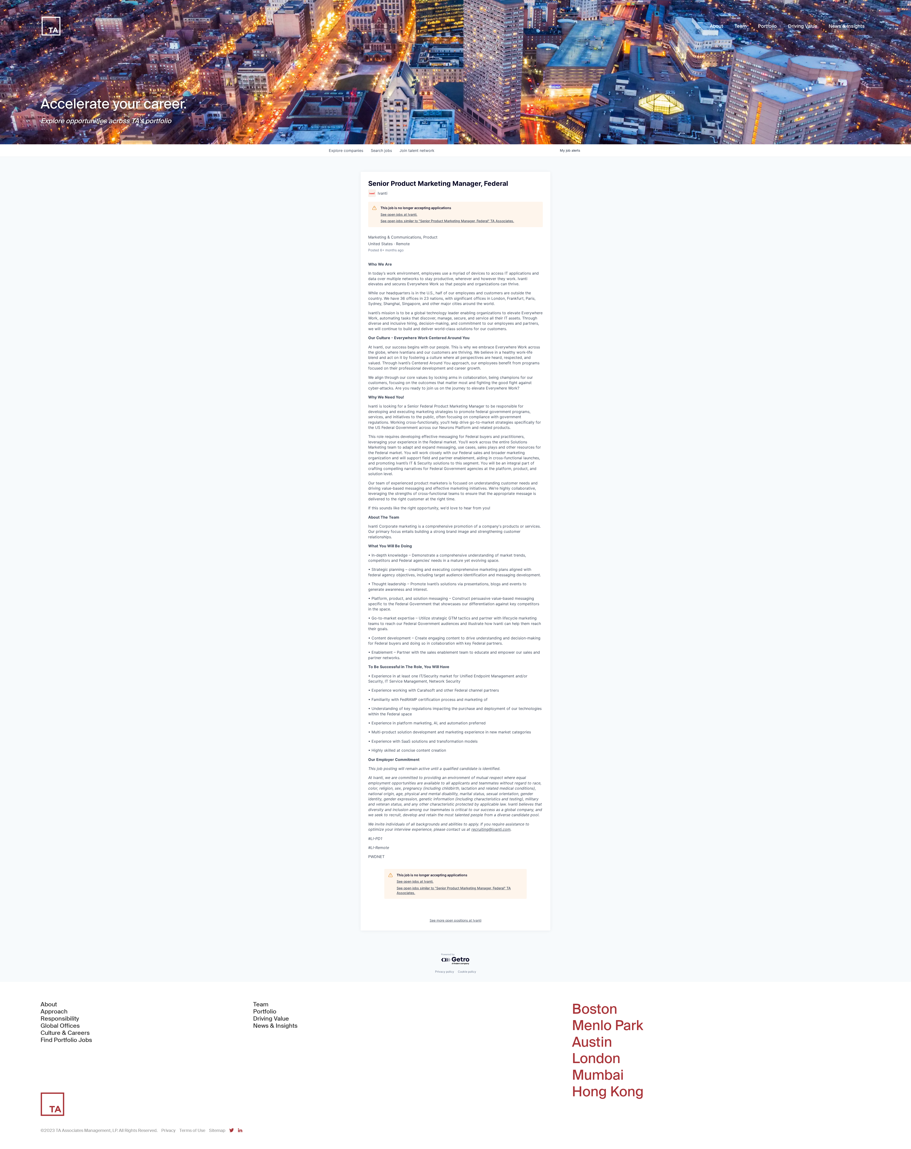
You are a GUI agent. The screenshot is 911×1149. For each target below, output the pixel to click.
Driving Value (271, 1018)
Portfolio (264, 1011)
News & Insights (275, 1025)
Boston (594, 1009)
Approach (54, 1011)
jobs (381, 150)
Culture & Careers (65, 1032)
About (49, 1004)
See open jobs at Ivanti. (399, 214)
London (596, 1058)
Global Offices (60, 1025)
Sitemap (217, 1130)
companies (346, 150)
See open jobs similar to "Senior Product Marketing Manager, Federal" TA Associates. (447, 221)
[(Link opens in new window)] (231, 1131)
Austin (592, 1042)
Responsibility (60, 1018)
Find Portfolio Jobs (66, 1040)
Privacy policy (444, 971)
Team (261, 1004)
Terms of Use (192, 1130)
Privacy (168, 1130)
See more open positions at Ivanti (455, 920)
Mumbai (598, 1075)
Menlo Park (607, 1025)
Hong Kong (608, 1091)
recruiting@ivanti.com (491, 829)
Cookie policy (467, 971)
